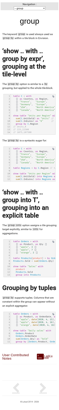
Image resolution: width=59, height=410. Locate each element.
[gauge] (16, 388)
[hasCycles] (43, 388)
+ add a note (48, 356)
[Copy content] (53, 97)
